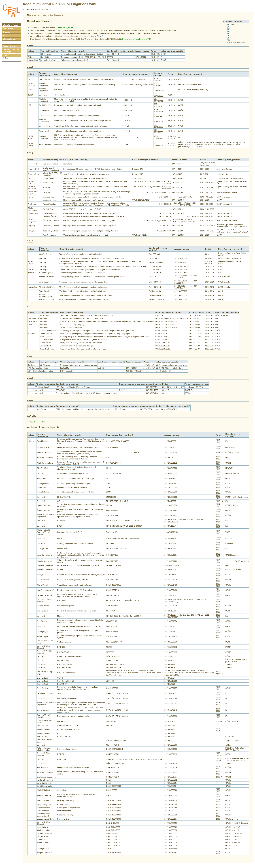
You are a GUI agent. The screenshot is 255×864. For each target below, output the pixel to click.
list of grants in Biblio (92, 36)
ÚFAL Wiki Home (10, 25)
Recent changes (10, 46)
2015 (229, 33)
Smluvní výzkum (65, 28)
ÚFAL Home (8, 28)
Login (5, 55)
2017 (229, 30)
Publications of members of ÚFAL (136, 39)
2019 (229, 26)
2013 (229, 37)
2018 (229, 28)
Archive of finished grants (236, 43)
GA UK (229, 41)
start (37, 9)
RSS (5, 35)
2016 (229, 31)
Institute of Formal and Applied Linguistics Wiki (59, 4)
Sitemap (6, 32)
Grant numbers (230, 24)
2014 (229, 35)
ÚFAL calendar (9, 39)
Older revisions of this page (11, 50)
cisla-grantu (46, 9)
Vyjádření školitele (37, 422)
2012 (229, 39)
